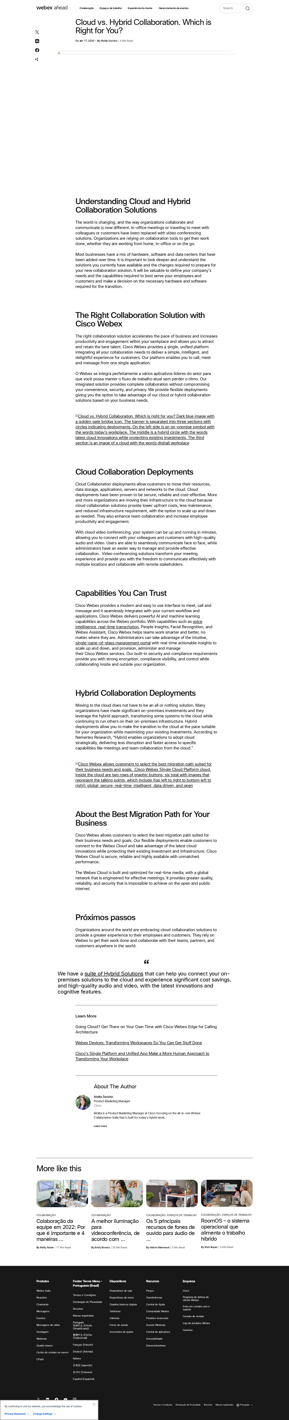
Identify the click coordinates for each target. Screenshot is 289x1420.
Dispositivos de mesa (121, 1297)
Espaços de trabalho (111, 8)
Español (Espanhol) (83, 1379)
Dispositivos (118, 1281)
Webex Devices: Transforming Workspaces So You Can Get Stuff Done (138, 1043)
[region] (49, 1410)
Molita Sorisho (109, 40)
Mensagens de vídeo (48, 1325)
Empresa (189, 1281)
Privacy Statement (15, 1413)
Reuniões (41, 1297)
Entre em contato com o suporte (196, 1308)
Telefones (115, 1311)
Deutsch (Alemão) (83, 1351)
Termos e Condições (84, 1295)
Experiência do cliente (140, 8)
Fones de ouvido (119, 1325)
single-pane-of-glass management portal (113, 643)
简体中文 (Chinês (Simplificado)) (82, 1327)
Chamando (42, 1304)
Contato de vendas (193, 1316)
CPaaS (40, 1359)
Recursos (152, 1281)
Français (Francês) (83, 1345)
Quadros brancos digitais (123, 1304)
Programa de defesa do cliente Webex (196, 1298)
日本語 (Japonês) (82, 1365)
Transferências (154, 1297)
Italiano (77, 1358)
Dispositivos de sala (121, 1291)
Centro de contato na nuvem (52, 1352)
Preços (150, 1291)
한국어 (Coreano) (82, 1372)
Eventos (40, 1318)
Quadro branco (44, 1345)
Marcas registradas (83, 1316)
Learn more (100, 1126)
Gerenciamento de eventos (174, 8)
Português (78, 1322)
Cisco (186, 1291)
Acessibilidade (154, 1339)
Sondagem (42, 1332)
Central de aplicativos (158, 1332)
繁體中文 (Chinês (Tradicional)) (82, 1336)
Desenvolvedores (156, 1345)
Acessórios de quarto (121, 1332)
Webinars (41, 1339)
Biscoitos (78, 1309)
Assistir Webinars (156, 1325)
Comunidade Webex (157, 1311)
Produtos (42, 1281)
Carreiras (188, 1330)
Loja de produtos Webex (196, 1323)
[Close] (94, 1404)
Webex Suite (43, 1291)
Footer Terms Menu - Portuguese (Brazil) (87, 1283)
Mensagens (43, 1311)
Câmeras (114, 1318)
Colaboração (86, 8)
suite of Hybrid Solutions (114, 974)
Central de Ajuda (155, 1304)
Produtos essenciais (157, 1318)
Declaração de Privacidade (87, 1302)
